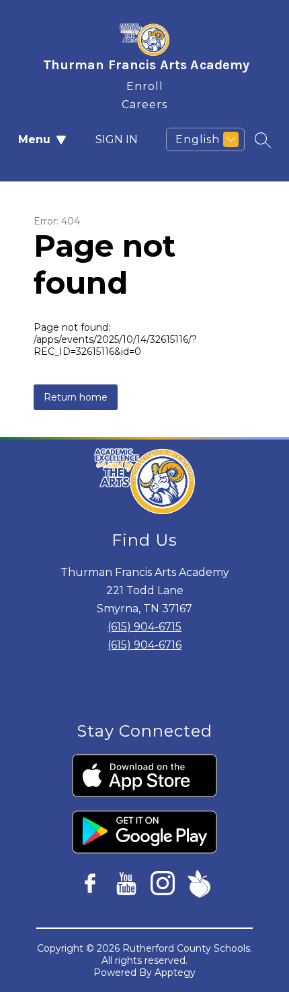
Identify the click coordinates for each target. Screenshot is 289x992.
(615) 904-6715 (144, 626)
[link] (144, 84)
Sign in (116, 139)
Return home (76, 397)
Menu (34, 139)
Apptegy (175, 972)
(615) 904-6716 (144, 644)
